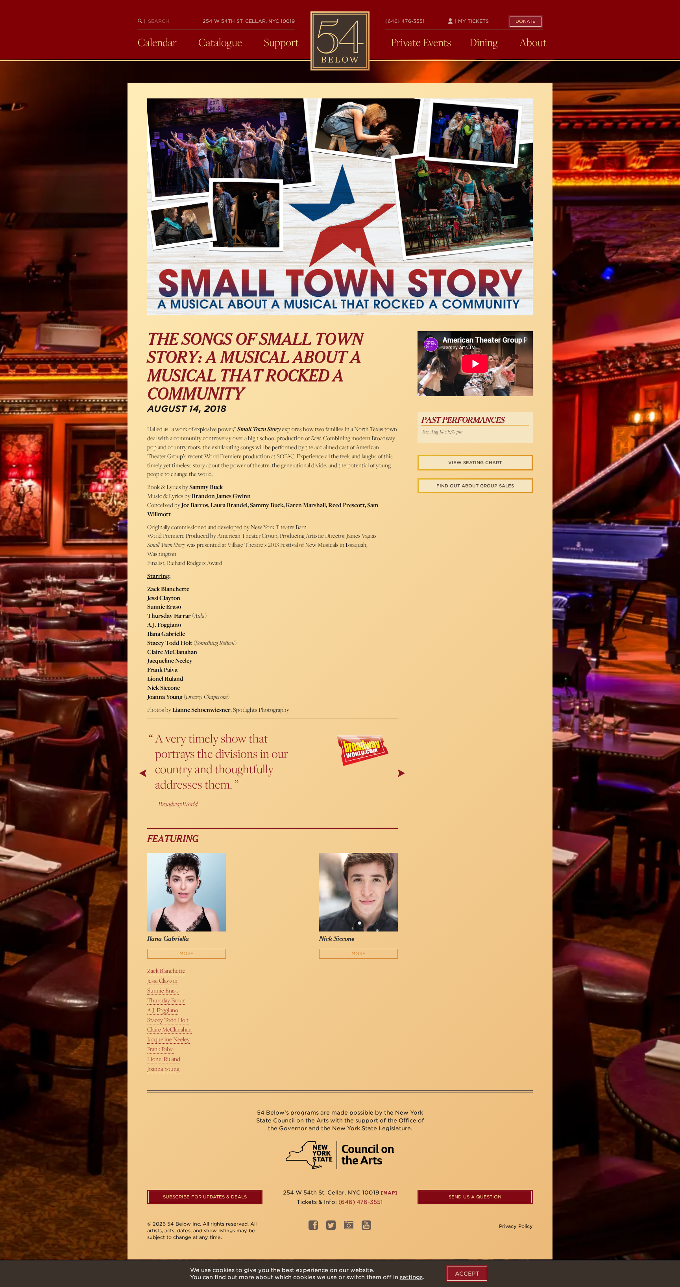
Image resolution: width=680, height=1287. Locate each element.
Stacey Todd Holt (167, 1020)
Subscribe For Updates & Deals (205, 1197)
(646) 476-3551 (405, 21)
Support (281, 42)
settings (411, 1277)
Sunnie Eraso (163, 990)
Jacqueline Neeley (168, 1039)
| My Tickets (471, 21)
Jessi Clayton (162, 980)
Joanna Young (163, 1069)
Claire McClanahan (169, 1029)
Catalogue (220, 42)
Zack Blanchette (166, 971)
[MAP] (389, 1193)
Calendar (157, 42)
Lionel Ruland (163, 1059)
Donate (526, 21)
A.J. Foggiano (162, 1010)
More (186, 953)
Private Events (421, 42)
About (533, 42)
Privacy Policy (516, 1226)
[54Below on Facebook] (313, 1227)
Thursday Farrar (166, 1000)
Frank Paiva (160, 1049)
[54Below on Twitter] (331, 1227)
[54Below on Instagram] (348, 1227)
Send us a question (475, 1197)
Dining (483, 42)
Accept (467, 1273)
